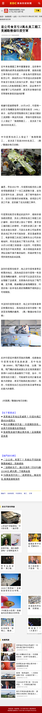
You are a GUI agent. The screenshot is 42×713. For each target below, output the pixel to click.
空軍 (30, 493)
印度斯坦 (19, 493)
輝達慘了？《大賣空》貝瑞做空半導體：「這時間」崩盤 (34, 629)
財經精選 (11, 493)
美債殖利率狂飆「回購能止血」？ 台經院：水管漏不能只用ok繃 (34, 607)
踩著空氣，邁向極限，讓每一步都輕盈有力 (11, 549)
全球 (15, 16)
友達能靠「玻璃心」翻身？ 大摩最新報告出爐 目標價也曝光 (7, 629)
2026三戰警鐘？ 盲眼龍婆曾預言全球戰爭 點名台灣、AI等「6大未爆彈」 (11, 589)
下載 (37, 10)
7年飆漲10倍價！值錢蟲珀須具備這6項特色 (11, 611)
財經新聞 (8, 16)
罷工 (25, 493)
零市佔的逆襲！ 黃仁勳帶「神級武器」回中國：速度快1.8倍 (7, 567)
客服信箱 (10, 708)
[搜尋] (38, 5)
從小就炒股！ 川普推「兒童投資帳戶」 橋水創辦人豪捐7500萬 (34, 567)
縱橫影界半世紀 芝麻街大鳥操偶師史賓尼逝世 (34, 545)
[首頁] (21, 3)
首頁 (1, 16)
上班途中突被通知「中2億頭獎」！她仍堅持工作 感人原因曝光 (11, 527)
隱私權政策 (33, 708)
